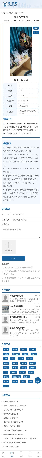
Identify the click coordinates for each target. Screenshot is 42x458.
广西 (5, 372)
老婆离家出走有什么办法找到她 (15, 442)
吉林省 (6, 354)
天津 (5, 359)
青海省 (15, 381)
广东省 (32, 368)
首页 (3, 13)
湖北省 (15, 368)
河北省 (6, 349)
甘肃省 (6, 381)
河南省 (6, 368)
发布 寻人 (37, 380)
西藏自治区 (16, 377)
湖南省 (24, 368)
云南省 (6, 377)
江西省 (24, 363)
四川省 (22, 372)
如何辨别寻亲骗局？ (11, 418)
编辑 (36, 28)
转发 (36, 32)
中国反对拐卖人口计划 (12, 446)
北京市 (34, 354)
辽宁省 (32, 349)
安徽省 (6, 363)
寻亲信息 (10, 13)
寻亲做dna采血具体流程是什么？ (16, 430)
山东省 (32, 363)
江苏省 (21, 359)
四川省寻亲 (19, 13)
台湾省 (6, 386)
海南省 (13, 372)
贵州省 (31, 372)
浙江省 (30, 359)
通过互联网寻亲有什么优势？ (14, 422)
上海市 (25, 354)
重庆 (12, 359)
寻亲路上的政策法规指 (12, 426)
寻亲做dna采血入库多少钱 (13, 434)
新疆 (30, 381)
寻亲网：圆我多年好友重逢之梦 (15, 405)
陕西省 (26, 377)
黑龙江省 (15, 354)
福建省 (15, 363)
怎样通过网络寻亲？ (11, 401)
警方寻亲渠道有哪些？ (12, 414)
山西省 (15, 349)
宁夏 (23, 381)
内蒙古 (24, 349)
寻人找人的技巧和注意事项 (13, 409)
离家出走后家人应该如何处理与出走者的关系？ (21, 438)
